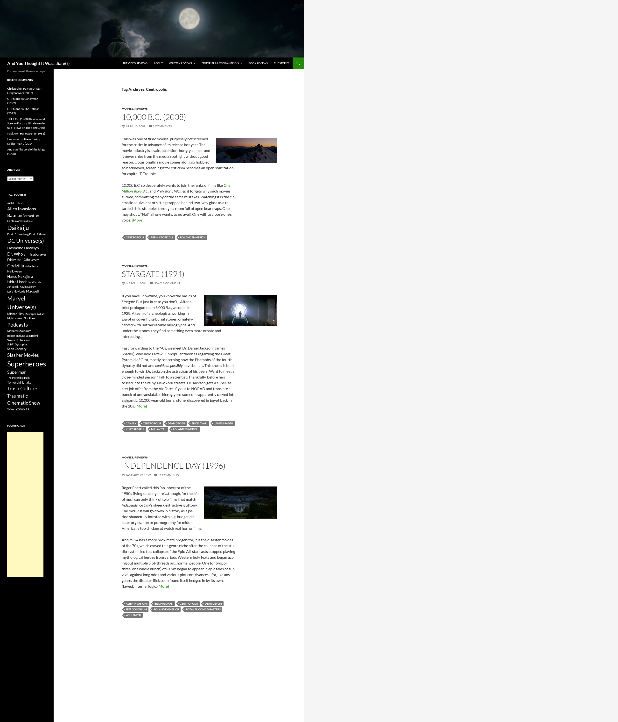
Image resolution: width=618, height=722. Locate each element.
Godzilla (15, 265)
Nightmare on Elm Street (21, 318)
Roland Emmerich (192, 237)
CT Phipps (13, 98)
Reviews (141, 108)
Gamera (34, 260)
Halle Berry (31, 266)
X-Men (11, 409)
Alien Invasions (137, 603)
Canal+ (131, 423)
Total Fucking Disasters (203, 609)
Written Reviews (180, 63)
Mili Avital (158, 429)
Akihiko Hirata (15, 203)
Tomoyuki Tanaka (19, 382)
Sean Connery (17, 349)
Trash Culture (22, 388)
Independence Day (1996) (173, 466)
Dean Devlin (176, 423)
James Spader (223, 423)
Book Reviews (258, 63)
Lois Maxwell (29, 291)
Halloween (14, 271)
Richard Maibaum (19, 331)
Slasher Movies (23, 355)
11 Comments (168, 475)
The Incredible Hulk (18, 377)
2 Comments (162, 126)
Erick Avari (199, 423)
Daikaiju (18, 227)
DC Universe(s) (25, 240)
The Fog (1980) (35, 127)
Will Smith (133, 615)
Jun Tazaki (13, 286)
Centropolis (135, 237)
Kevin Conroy (28, 286)
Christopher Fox (17, 88)
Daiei (30, 220)
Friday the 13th (18, 260)
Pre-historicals (162, 237)
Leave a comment (167, 283)
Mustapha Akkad (34, 313)
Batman (14, 215)
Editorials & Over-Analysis (220, 63)
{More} (137, 220)
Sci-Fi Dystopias (17, 344)
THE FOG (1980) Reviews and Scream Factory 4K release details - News (26, 123)
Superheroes (26, 363)
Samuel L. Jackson (18, 340)
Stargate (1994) (153, 274)
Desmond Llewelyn (23, 247)
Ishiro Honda (17, 282)
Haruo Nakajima (20, 276)
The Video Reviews (135, 63)
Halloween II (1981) (32, 133)
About (158, 63)
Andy (10, 149)
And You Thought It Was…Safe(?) (38, 63)
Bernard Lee (31, 216)
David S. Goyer (37, 234)
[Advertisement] (25, 504)
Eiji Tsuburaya (34, 254)
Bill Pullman (163, 603)
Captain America (17, 220)
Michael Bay (15, 314)
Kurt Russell (135, 429)
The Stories (281, 63)
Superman (17, 372)
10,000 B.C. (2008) (154, 117)
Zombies (22, 409)
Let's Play (13, 291)
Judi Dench (34, 282)
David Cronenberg (18, 234)
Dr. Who (15, 254)
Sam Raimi (32, 335)
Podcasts (17, 324)
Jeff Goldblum (136, 609)
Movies (127, 108)
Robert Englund (16, 335)
